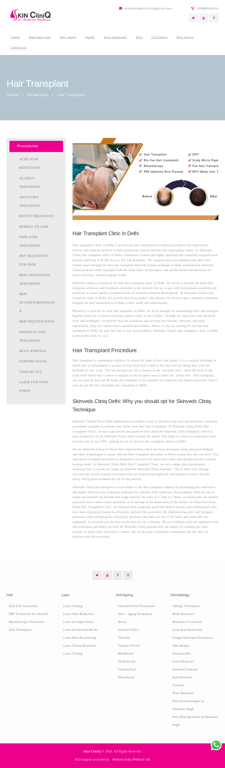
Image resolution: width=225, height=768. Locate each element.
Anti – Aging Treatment (135, 614)
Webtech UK (141, 759)
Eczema (178, 685)
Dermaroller (181, 653)
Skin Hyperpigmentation (37, 302)
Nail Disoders (182, 677)
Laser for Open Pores (78, 621)
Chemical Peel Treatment (136, 606)
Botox (122, 621)
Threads (124, 637)
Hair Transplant (20, 629)
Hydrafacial (126, 661)
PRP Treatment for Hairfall (29, 614)
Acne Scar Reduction (187, 629)
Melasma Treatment (187, 621)
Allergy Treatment (186, 606)
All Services (37, 95)
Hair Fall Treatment (23, 606)
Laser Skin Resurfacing (79, 637)
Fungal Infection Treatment (192, 637)
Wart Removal (182, 693)
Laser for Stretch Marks (80, 629)
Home (12, 95)
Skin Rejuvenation (37, 321)
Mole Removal (33, 351)
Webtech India (122, 759)
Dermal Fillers (33, 227)
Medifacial (125, 653)
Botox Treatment (36, 216)
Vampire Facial (33, 361)
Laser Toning (72, 606)
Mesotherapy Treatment (27, 621)
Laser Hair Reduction (78, 614)
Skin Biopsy (181, 645)
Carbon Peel (127, 669)
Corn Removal (183, 661)
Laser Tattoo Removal (79, 645)
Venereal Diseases (185, 669)
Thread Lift (30, 372)
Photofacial (126, 677)
